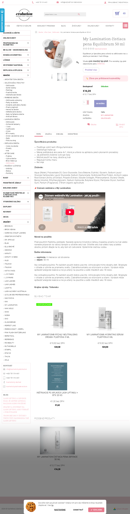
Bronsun (9, 226)
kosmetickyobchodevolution (16, 386)
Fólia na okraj (11, 140)
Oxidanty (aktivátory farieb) (16, 105)
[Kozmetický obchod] (24, 14)
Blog (63, 26)
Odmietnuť (78, 510)
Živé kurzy (76, 26)
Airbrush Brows (11, 116)
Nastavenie (60, 510)
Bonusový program (46, 26)
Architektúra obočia (14, 79)
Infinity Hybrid (11, 257)
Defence (100, 63)
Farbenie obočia (12, 98)
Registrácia (123, 2)
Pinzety (8, 148)
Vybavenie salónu (11, 202)
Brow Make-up (11, 161)
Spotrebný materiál (13, 65)
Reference (9, 339)
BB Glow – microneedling (15, 50)
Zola (7, 360)
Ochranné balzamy (13, 124)
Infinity (8, 253)
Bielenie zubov (10, 188)
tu (52, 505)
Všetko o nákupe (23, 26)
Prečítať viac (91, 70)
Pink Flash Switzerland (15, 332)
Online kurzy (93, 26)
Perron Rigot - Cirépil (14, 329)
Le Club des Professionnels (17, 295)
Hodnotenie (73, 134)
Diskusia (59, 134)
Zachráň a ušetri (11, 33)
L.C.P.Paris (9, 278)
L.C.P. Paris (9, 274)
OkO (6, 319)
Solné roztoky (11, 88)
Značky (7, 222)
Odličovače (10, 85)
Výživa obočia (11, 158)
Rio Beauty (9, 343)
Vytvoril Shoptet (122, 509)
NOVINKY (7, 212)
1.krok (8, 127)
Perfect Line (10, 326)
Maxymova (9, 298)
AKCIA (6, 217)
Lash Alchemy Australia (15, 291)
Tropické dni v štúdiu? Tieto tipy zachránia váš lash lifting (16, 418)
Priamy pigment (12, 107)
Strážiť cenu (122, 126)
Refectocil (9, 336)
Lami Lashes (10, 284)
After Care (9, 153)
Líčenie (6, 60)
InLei (7, 260)
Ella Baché (9, 247)
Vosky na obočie (12, 146)
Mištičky (9, 168)
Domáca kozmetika (12, 55)
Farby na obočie (12, 102)
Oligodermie (10, 322)
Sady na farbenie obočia (15, 114)
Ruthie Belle (10, 346)
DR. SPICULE (9, 240)
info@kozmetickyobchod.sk (16, 369)
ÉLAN (7, 243)
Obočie (6, 75)
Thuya (7, 356)
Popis (38, 134)
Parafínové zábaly (12, 183)
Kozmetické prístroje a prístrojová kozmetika (14, 195)
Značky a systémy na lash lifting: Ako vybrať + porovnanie (16, 409)
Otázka (93, 125)
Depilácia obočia (12, 143)
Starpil (8, 350)
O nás (7, 26)
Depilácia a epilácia (12, 70)
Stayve (8, 353)
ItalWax (8, 264)
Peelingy (9, 90)
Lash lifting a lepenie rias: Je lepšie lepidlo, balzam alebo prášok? (14, 401)
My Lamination (11, 305)
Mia (6, 302)
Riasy (5, 178)
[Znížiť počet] (88, 103)
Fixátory (9, 156)
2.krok (8, 131)
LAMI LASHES (10, 281)
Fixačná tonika (11, 92)
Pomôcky (9, 173)
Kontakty (110, 26)
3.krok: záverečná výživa (15, 136)
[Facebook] (3, 2)
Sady (8, 138)
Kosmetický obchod (13, 382)
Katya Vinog (10, 271)
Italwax (8, 267)
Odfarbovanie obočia (13, 112)
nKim (7, 312)
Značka (48, 134)
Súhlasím (97, 510)
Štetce (8, 171)
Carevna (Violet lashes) (15, 233)
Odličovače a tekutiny (15, 83)
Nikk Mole (9, 308)
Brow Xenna (10, 229)
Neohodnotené (101, 49)
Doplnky (7, 207)
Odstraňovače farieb (13, 95)
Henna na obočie (12, 109)
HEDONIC (8, 250)
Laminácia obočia (12, 119)
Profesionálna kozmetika (10, 44)
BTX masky (10, 133)
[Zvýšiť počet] (88, 101)
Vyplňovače (10, 129)
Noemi (7, 315)
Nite (7, 151)
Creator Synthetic (13, 236)
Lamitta (8, 288)
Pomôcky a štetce (13, 166)
